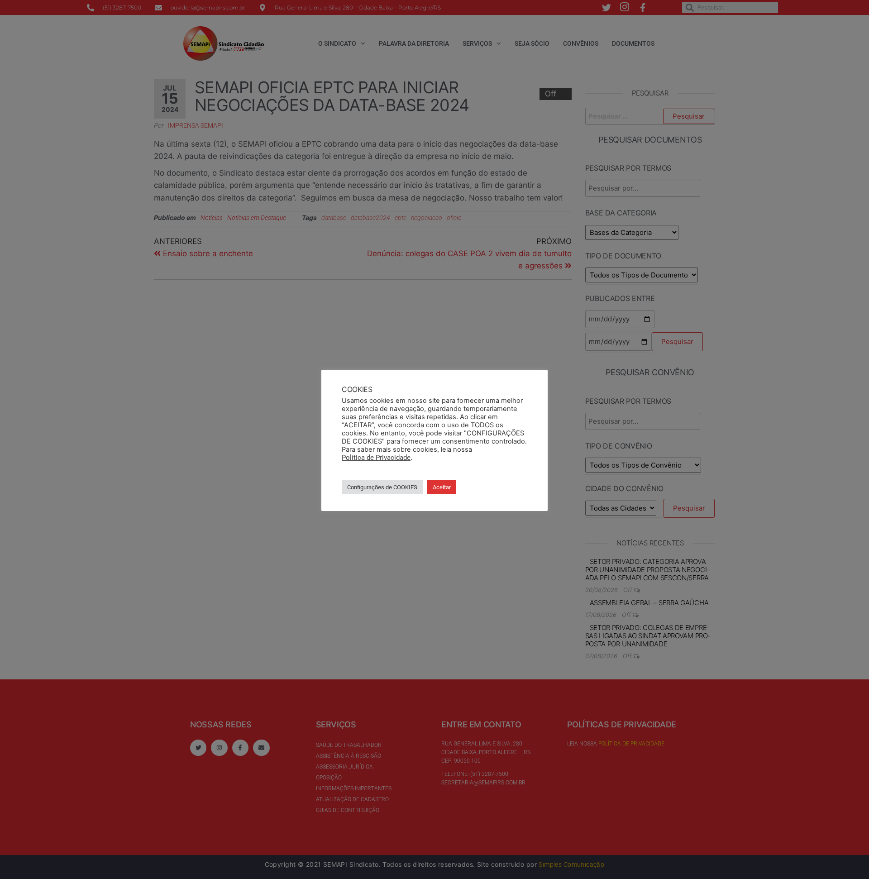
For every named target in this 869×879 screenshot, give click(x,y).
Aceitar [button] (442, 487)
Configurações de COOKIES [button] (382, 487)
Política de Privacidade (376, 458)
